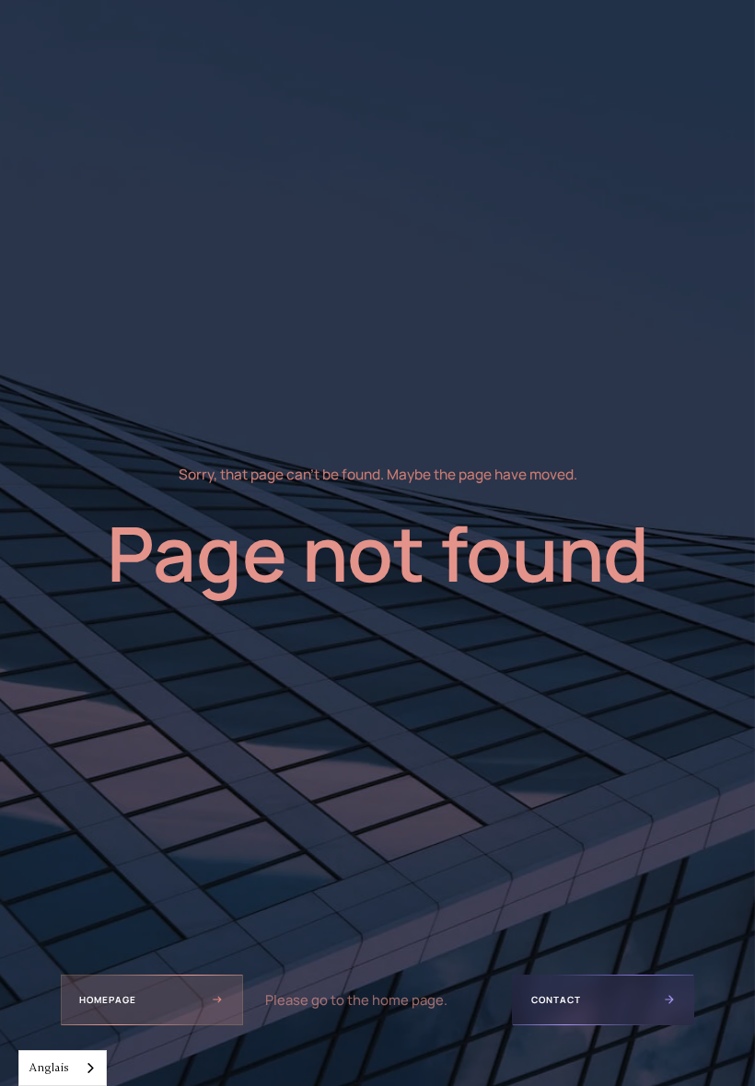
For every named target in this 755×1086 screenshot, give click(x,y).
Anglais (49, 1067)
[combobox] (62, 1068)
